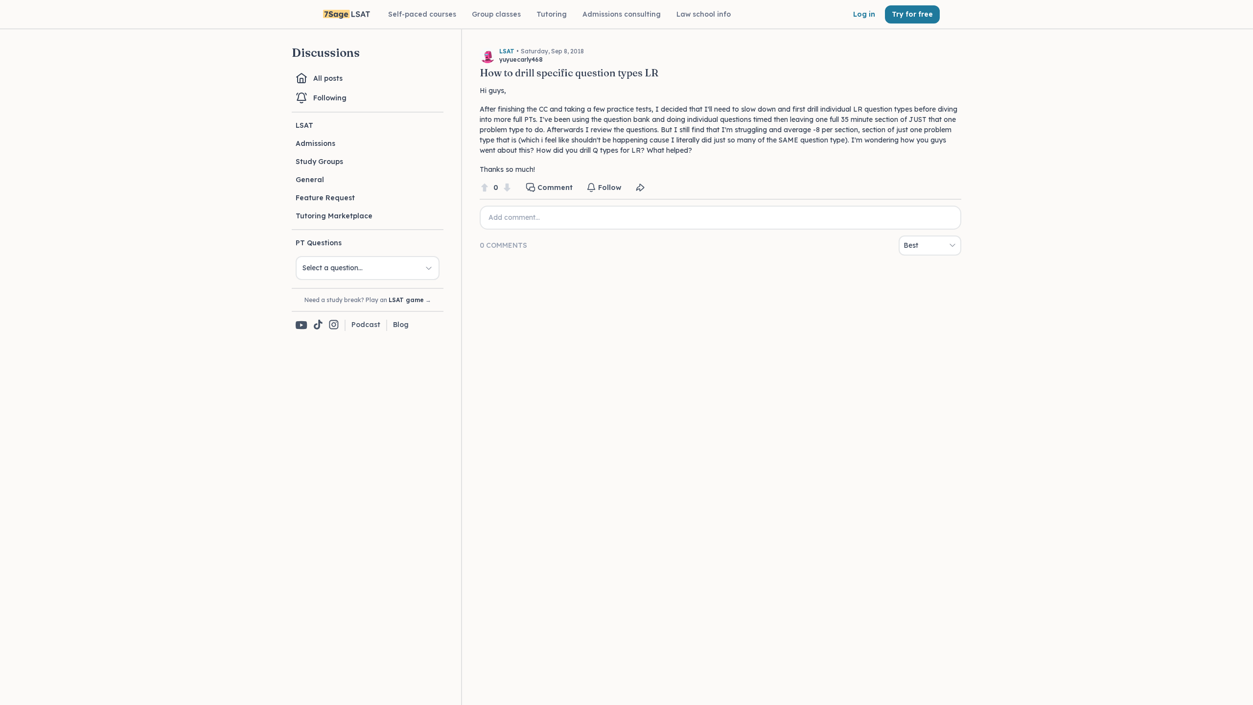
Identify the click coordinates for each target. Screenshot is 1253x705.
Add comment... (514, 217)
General (310, 179)
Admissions (315, 143)
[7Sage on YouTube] (301, 325)
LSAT (304, 125)
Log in (864, 14)
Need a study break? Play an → (367, 300)
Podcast (365, 324)
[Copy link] (640, 187)
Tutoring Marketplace (334, 216)
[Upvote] (484, 188)
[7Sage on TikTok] (318, 325)
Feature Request (325, 197)
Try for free (912, 14)
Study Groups (319, 161)
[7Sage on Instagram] (334, 325)
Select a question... (332, 267)
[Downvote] (507, 188)
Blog (401, 324)
